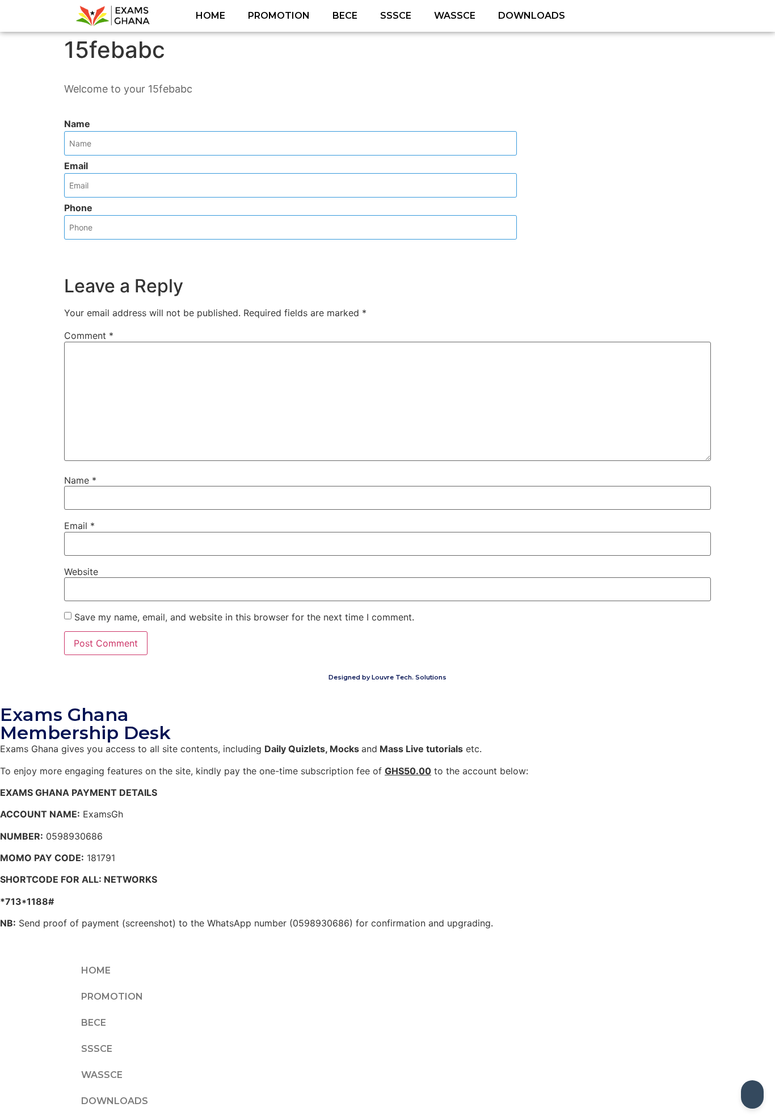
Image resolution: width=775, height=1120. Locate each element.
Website (81, 571)
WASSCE (454, 15)
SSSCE (395, 15)
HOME (210, 15)
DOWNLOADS (531, 15)
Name (77, 123)
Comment (88, 335)
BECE (344, 15)
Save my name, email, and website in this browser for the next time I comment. (244, 617)
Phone (78, 207)
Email (76, 165)
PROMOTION (279, 15)
